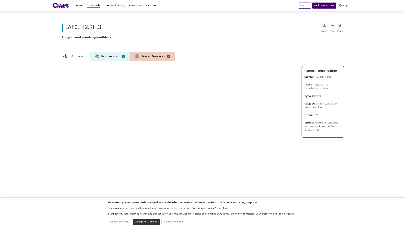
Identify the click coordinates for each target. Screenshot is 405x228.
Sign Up (304, 5)
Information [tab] (77, 56)
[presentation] (110, 56)
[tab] (110, 56)
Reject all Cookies (174, 221)
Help (345, 5)
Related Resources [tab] (155, 56)
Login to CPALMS (324, 5)
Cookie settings (119, 221)
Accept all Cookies (146, 221)
